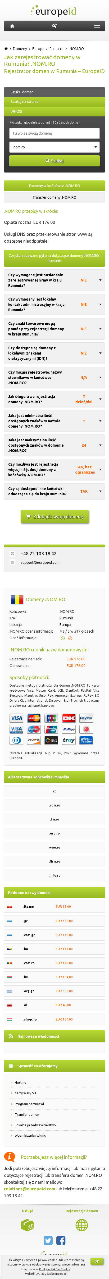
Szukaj (57, 160)
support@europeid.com (40, 562)
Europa (65, 625)
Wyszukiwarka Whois (30, 1135)
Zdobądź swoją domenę (58, 516)
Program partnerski (29, 1104)
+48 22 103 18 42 (39, 553)
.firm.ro (54, 861)
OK (96, 1261)
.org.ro (54, 833)
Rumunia (67, 618)
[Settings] (54, 26)
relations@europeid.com (29, 1188)
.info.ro (55, 875)
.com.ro (54, 805)
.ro (54, 791)
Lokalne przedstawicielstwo (35, 1125)
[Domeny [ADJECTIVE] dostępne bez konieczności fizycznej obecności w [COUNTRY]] (81, 1224)
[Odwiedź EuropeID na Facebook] (61, 1242)
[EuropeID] (12, 26)
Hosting (20, 1082)
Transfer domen (27, 1114)
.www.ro (54, 847)
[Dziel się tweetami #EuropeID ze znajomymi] (48, 1242)
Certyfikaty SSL (26, 1093)
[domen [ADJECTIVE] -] (27, 1224)
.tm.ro (54, 819)
